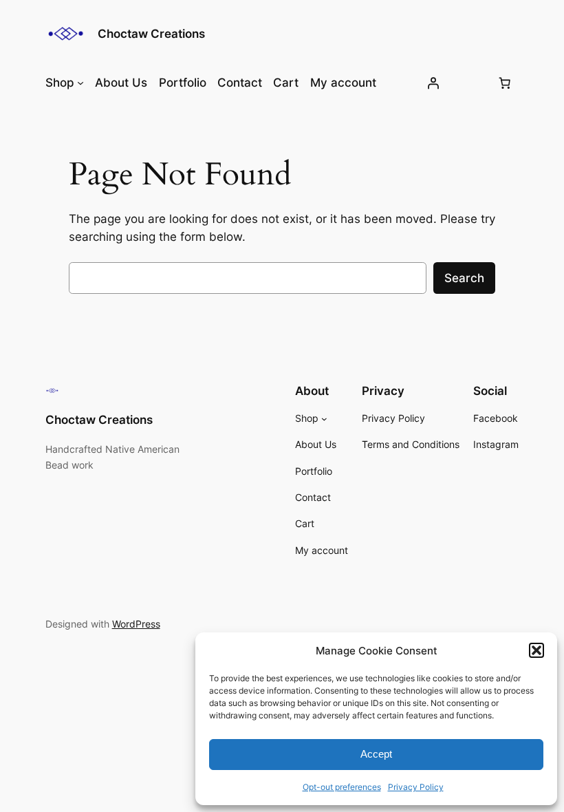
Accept (376, 754)
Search (464, 278)
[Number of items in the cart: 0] (504, 82)
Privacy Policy (416, 787)
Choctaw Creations (151, 34)
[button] (536, 650)
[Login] (433, 82)
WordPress (136, 624)
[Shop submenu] (80, 82)
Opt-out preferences (342, 787)
